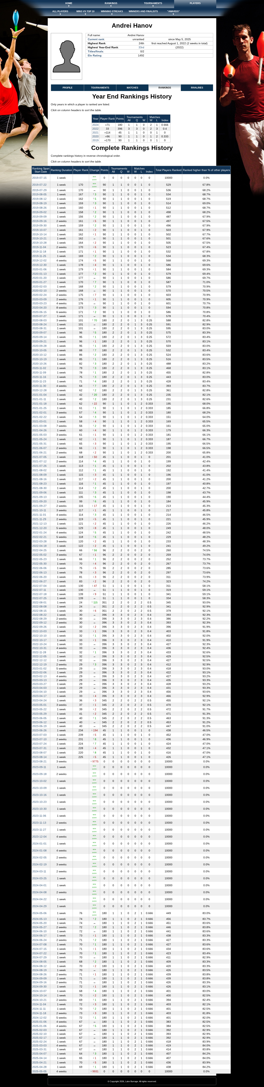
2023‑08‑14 (39, 757)
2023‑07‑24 (39, 743)
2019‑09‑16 (39, 221)
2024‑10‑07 (39, 991)
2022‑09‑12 (39, 622)
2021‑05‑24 (39, 439)
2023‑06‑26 (39, 730)
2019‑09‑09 (39, 216)
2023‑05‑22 (39, 709)
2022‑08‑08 (39, 606)
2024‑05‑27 (39, 927)
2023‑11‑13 (39, 822)
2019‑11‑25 (39, 256)
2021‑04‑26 (39, 430)
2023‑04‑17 (39, 695)
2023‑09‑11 (39, 767)
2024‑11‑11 (39, 1008)
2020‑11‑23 (39, 381)
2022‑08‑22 (39, 614)
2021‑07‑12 (39, 461)
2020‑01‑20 (39, 277)
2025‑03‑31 (39, 1049)
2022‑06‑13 (39, 572)
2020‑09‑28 (39, 345)
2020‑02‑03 (39, 286)
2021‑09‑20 (39, 501)
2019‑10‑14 (39, 234)
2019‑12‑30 (39, 264)
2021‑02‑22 (39, 416)
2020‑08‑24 (39, 324)
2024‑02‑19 (39, 864)
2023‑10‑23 (39, 801)
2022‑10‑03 (39, 631)
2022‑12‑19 (39, 664)
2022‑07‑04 (39, 585)
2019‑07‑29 (39, 190)
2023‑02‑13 (39, 676)
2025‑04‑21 (39, 1062)
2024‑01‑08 (39, 850)
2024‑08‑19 (39, 970)
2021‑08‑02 (39, 470)
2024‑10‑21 (39, 999)
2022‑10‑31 (39, 648)
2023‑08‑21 (39, 761)
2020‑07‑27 (39, 316)
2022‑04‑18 (39, 545)
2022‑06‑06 (39, 568)
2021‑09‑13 (39, 496)
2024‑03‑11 (39, 871)
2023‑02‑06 (39, 672)
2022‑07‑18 (39, 594)
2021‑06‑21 (39, 452)
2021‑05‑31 (39, 443)
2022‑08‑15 (39, 610)
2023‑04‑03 (39, 687)
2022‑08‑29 (39, 618)
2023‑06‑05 (39, 718)
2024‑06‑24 (39, 940)
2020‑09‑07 (39, 332)
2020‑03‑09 (39, 299)
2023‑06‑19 (39, 726)
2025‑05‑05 (39, 1071)
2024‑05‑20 (39, 923)
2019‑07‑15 (39, 177)
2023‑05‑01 (39, 704)
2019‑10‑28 (39, 242)
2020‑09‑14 (39, 337)
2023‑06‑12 (39, 722)
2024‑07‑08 (39, 944)
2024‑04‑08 (39, 892)
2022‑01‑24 (39, 532)
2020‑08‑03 (39, 320)
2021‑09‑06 (39, 492)
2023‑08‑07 (39, 752)
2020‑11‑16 (39, 376)
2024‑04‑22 (39, 899)
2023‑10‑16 (39, 794)
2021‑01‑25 (39, 408)
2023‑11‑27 (39, 829)
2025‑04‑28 (39, 1066)
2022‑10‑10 (39, 635)
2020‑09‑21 (39, 341)
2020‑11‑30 (39, 385)
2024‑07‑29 (39, 957)
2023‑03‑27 (39, 684)
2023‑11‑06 (39, 815)
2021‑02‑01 (39, 412)
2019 (95, 140)
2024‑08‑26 (39, 974)
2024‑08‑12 (39, 966)
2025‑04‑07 (39, 1053)
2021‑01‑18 (39, 403)
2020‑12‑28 (39, 390)
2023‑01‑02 (39, 668)
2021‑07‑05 (39, 456)
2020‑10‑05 (39, 350)
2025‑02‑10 (39, 1033)
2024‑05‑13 (39, 918)
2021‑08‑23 (39, 483)
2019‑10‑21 (39, 238)
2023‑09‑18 (39, 774)
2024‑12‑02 (39, 1017)
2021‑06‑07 (39, 448)
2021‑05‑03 (39, 434)
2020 (95, 136)
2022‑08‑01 (39, 602)
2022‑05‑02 (39, 554)
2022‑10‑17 (39, 640)
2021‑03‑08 (39, 425)
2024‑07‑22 (39, 953)
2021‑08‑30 (39, 488)
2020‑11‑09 (39, 372)
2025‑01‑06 (39, 1021)
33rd (141, 47)
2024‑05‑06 (39, 913)
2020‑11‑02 (39, 368)
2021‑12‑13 (39, 523)
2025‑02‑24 (39, 1041)
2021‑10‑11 (39, 510)
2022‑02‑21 (39, 536)
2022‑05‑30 (39, 563)
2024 (95, 124)
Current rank (96, 39)
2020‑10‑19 (39, 359)
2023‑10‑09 (39, 787)
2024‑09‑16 (39, 982)
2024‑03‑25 (39, 878)
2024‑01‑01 (39, 843)
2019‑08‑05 (39, 194)
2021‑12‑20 (39, 528)
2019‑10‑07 (39, 229)
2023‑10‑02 (39, 781)
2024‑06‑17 (39, 935)
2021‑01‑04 (39, 394)
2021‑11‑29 (39, 519)
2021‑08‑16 (39, 479)
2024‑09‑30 (39, 986)
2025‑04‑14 (39, 1058)
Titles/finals (95, 51)
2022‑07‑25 (39, 598)
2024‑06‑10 (39, 931)
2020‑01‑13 (39, 273)
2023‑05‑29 (39, 713)
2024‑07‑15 (39, 948)
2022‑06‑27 (39, 581)
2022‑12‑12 (39, 660)
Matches (132, 87)
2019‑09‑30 (39, 225)
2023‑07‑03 (39, 734)
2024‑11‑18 (39, 1013)
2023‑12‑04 (39, 836)
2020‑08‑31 (39, 328)
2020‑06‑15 (39, 312)
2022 (95, 128)
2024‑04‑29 (39, 906)
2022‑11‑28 (39, 652)
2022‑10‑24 (39, 644)
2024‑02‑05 (39, 857)
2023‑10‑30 (39, 808)
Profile (67, 87)
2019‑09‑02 (39, 212)
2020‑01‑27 (39, 282)
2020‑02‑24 (39, 294)
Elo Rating (94, 55)
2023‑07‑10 (39, 739)
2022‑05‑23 (39, 559)
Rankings (164, 87)
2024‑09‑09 (39, 978)
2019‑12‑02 (39, 260)
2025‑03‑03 (39, 1045)
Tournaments (100, 87)
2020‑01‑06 (39, 269)
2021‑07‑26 (39, 465)
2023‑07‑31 (39, 748)
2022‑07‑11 (39, 589)
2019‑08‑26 (39, 207)
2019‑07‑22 (39, 184)
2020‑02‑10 (39, 290)
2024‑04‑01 (39, 885)
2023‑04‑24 (39, 700)
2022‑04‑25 (39, 550)
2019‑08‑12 (39, 198)
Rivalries (197, 87)
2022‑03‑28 (39, 541)
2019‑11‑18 (39, 251)
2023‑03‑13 (39, 680)
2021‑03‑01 (39, 421)
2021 (95, 132)
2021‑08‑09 (39, 474)
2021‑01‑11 (39, 399)
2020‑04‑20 (39, 307)
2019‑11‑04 (39, 247)
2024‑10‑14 (39, 995)
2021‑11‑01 (39, 514)
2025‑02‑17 (39, 1037)
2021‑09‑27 (39, 505)
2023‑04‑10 (39, 691)
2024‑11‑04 (39, 1004)
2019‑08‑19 (39, 203)
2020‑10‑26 (39, 363)
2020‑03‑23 (39, 303)
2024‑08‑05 (39, 961)
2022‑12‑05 (39, 656)
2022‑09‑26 (39, 626)
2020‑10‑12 (39, 354)
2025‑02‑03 (39, 1030)
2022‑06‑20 (39, 576)
